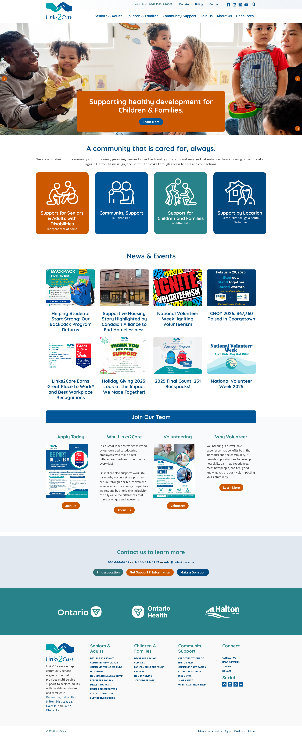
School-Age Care (144, 680)
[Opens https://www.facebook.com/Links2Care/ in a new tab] (228, 5)
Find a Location (108, 572)
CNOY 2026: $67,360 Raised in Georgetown (231, 316)
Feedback (239, 731)
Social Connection (101, 693)
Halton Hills (69, 697)
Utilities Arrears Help (192, 684)
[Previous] (4, 78)
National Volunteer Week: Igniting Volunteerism (178, 319)
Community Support (121, 213)
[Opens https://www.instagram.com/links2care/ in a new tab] (240, 5)
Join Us (70, 505)
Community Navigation (104, 662)
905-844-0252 (119, 562)
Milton (50, 701)
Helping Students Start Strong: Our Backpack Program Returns (71, 322)
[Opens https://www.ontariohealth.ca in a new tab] (151, 612)
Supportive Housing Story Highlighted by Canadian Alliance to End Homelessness (124, 322)
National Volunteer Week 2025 (231, 383)
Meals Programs (100, 684)
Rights (228, 731)
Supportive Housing (102, 697)
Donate (226, 671)
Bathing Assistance (102, 658)
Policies (251, 731)
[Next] (297, 78)
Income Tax (184, 675)
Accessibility (215, 731)
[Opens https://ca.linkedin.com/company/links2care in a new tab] (234, 5)
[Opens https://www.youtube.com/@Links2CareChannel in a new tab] (246, 5)
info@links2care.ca (179, 562)
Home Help (96, 671)
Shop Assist (185, 680)
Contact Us (229, 657)
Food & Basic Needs (190, 671)
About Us (124, 510)
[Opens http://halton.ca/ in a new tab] (222, 611)
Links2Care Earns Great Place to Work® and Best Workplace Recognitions (70, 389)
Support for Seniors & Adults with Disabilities (62, 218)
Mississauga (64, 701)
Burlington (53, 697)
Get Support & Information (150, 572)
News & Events (231, 662)
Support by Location (240, 213)
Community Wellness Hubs (106, 667)
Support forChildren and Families (181, 215)
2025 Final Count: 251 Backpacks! (178, 383)
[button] (254, 5)
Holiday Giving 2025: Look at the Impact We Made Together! (124, 386)
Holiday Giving (143, 675)
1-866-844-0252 (146, 562)
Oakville (51, 706)
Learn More (151, 122)
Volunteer (177, 505)
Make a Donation (193, 572)
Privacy (202, 731)
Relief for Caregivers (103, 689)
